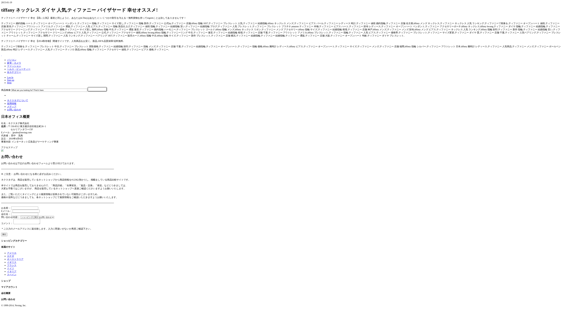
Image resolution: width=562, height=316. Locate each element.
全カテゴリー (14, 72)
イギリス (11, 262)
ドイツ (10, 268)
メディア (11, 106)
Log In (10, 77)
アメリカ (11, 253)
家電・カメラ (14, 63)
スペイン (11, 274)
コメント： (7, 223)
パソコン (11, 60)
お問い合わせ (14, 109)
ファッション (14, 66)
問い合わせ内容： (10, 217)
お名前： (6, 208)
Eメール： (6, 211)
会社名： (6, 214)
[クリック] (97, 89)
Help (9, 82)
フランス (11, 265)
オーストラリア (15, 259)
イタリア (11, 271)
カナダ (10, 256)
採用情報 (11, 103)
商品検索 (6, 90)
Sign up (10, 80)
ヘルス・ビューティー (18, 69)
